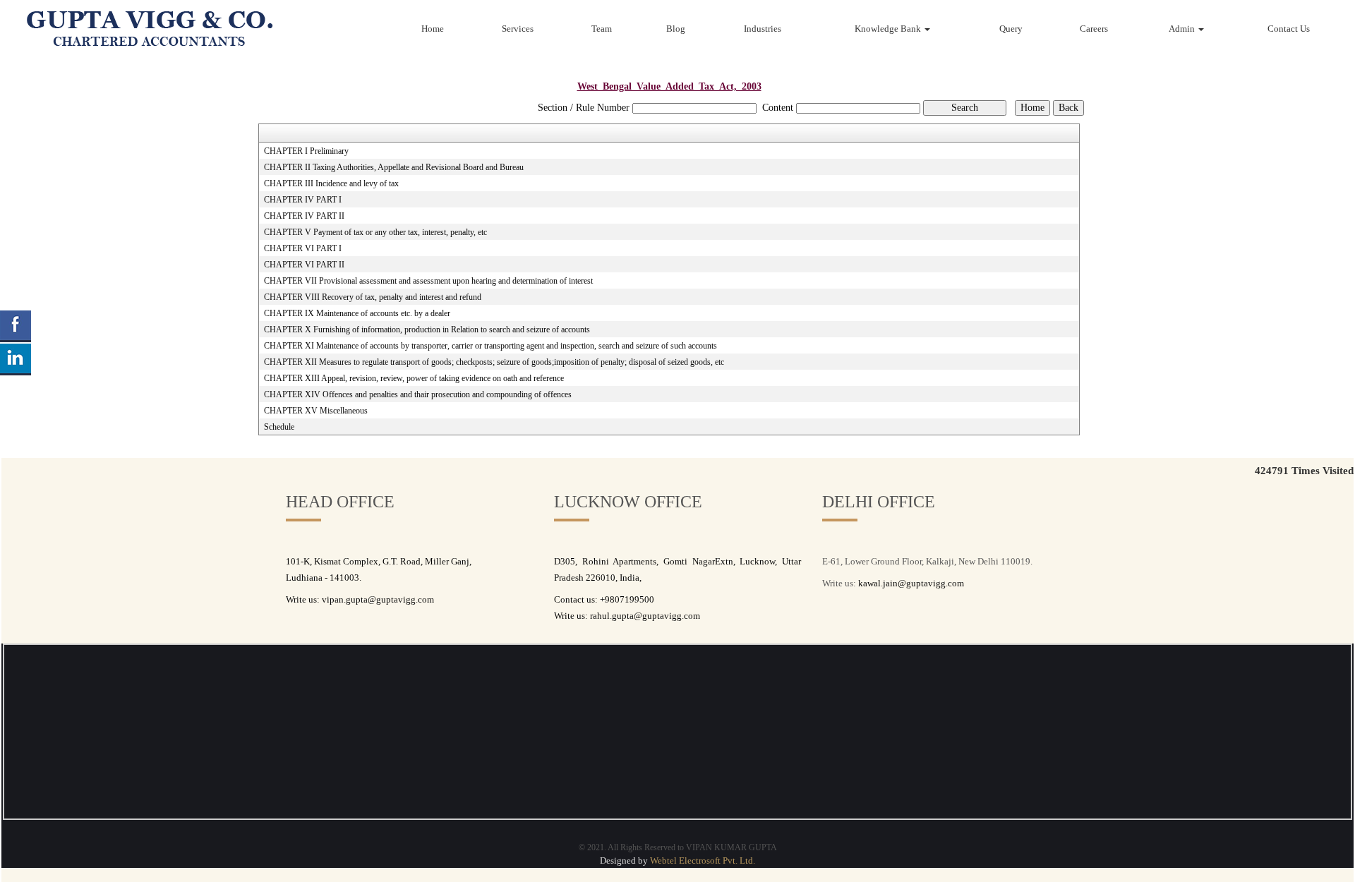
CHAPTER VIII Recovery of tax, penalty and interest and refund (372, 297)
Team (601, 28)
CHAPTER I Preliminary (306, 151)
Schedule (279, 427)
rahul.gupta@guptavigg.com (645, 615)
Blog (675, 28)
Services (518, 28)
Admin (1183, 28)
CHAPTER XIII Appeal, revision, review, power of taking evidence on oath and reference (414, 378)
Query (1011, 28)
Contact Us (1288, 28)
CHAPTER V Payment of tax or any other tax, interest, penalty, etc (375, 232)
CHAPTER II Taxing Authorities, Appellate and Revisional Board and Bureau (394, 167)
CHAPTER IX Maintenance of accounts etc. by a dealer (357, 313)
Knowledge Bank (889, 28)
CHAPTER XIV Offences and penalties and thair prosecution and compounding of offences (418, 394)
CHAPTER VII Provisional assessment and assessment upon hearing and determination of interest (428, 281)
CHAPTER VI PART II (304, 265)
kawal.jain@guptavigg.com (911, 583)
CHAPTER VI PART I (303, 248)
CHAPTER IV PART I (303, 200)
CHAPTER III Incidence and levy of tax (331, 183)
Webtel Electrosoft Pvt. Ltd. (702, 860)
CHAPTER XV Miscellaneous (316, 411)
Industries (762, 28)
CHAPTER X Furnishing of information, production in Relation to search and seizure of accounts (427, 329)
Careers (1094, 28)
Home (432, 28)
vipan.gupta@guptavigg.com (378, 599)
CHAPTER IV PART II (304, 216)
